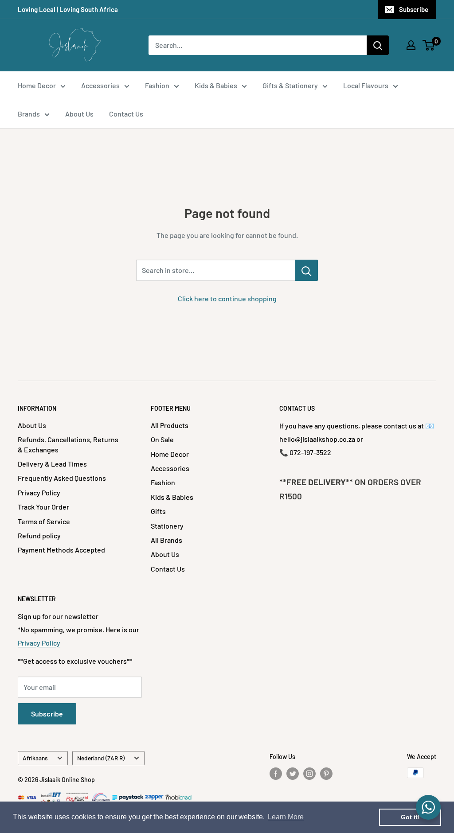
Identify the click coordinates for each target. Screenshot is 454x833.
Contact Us (126, 113)
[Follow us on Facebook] (276, 773)
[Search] (378, 45)
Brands (29, 113)
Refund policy (39, 535)
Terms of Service (44, 521)
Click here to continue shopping (227, 298)
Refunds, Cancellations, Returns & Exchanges (68, 444)
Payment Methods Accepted (61, 549)
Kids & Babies (216, 85)
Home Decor (37, 85)
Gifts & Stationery (290, 85)
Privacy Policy (39, 492)
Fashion (157, 85)
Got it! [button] (410, 817)
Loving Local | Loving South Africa (68, 9)
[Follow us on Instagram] (309, 773)
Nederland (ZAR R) (101, 758)
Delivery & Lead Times (52, 463)
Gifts (158, 511)
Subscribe (413, 9)
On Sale (162, 439)
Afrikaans (35, 758)
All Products (169, 425)
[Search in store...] (306, 270)
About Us (79, 113)
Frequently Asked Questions (62, 478)
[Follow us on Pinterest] (326, 773)
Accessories (100, 85)
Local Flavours (365, 85)
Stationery (167, 526)
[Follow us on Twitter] (292, 773)
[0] (428, 45)
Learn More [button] (286, 817)
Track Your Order (43, 506)
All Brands (166, 540)
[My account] (411, 45)
